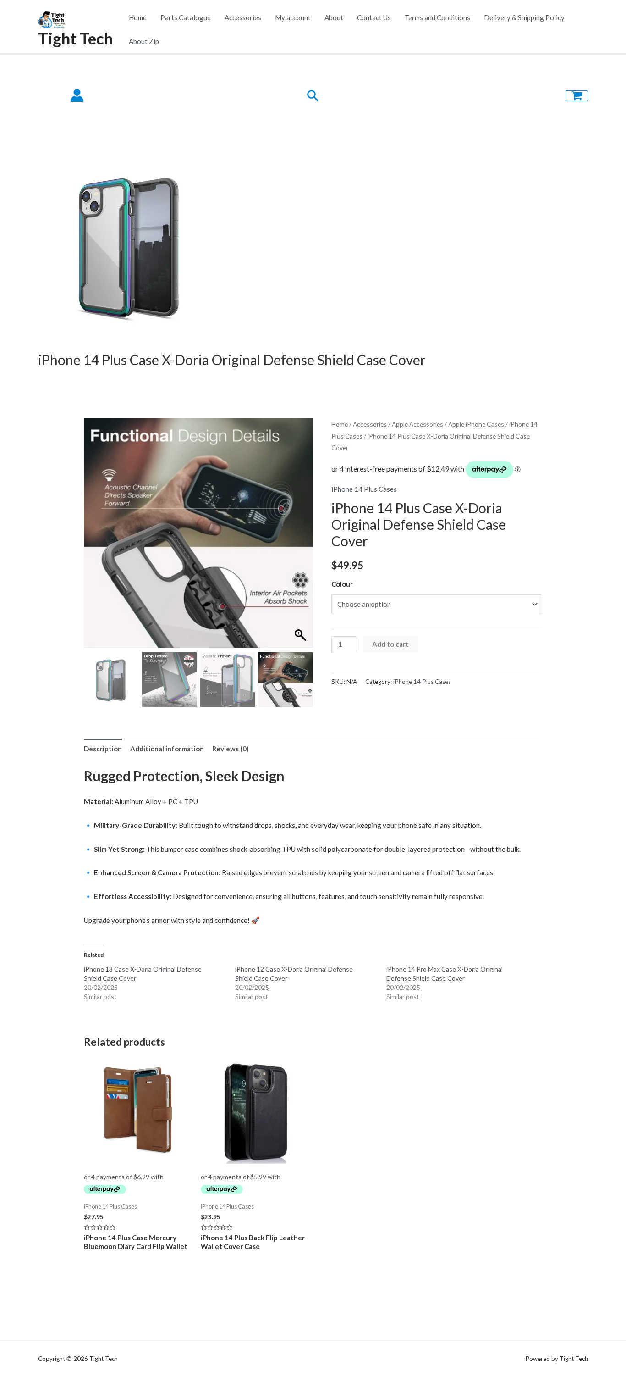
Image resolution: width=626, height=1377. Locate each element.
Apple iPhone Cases (476, 424)
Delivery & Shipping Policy (524, 17)
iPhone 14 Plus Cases (364, 489)
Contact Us (374, 17)
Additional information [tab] (167, 748)
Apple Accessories (417, 424)
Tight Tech (75, 38)
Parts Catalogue (185, 17)
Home (138, 17)
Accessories (243, 17)
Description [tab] (103, 748)
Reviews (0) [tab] (230, 748)
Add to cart (390, 644)
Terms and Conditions (437, 17)
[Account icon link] (77, 95)
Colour (342, 584)
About (333, 17)
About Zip (144, 41)
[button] (301, 537)
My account (293, 17)
